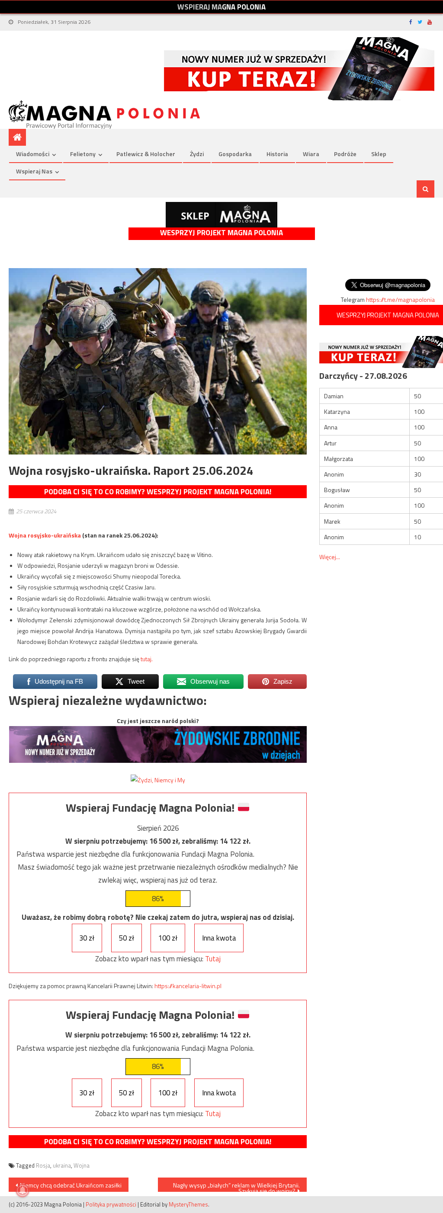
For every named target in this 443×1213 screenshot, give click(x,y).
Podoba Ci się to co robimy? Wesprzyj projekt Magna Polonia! (157, 491)
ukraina (62, 1165)
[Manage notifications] (22, 1190)
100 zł (167, 938)
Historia (277, 153)
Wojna (82, 1165)
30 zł (86, 938)
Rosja (43, 1165)
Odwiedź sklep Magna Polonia (221, 214)
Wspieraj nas (34, 171)
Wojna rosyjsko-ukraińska (45, 535)
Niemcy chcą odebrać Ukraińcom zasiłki (71, 1185)
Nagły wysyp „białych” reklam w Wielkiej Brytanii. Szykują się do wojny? (236, 1186)
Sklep (378, 153)
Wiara (311, 153)
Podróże (345, 153)
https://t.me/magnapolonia (400, 299)
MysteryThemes (188, 1204)
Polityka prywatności (111, 1204)
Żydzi (197, 153)
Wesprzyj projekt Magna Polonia (221, 232)
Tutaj (213, 958)
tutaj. (147, 658)
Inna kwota (219, 938)
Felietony (83, 153)
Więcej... (329, 556)
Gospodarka (235, 153)
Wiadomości (32, 153)
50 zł (126, 938)
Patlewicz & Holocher (145, 153)
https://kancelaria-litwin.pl (188, 985)
